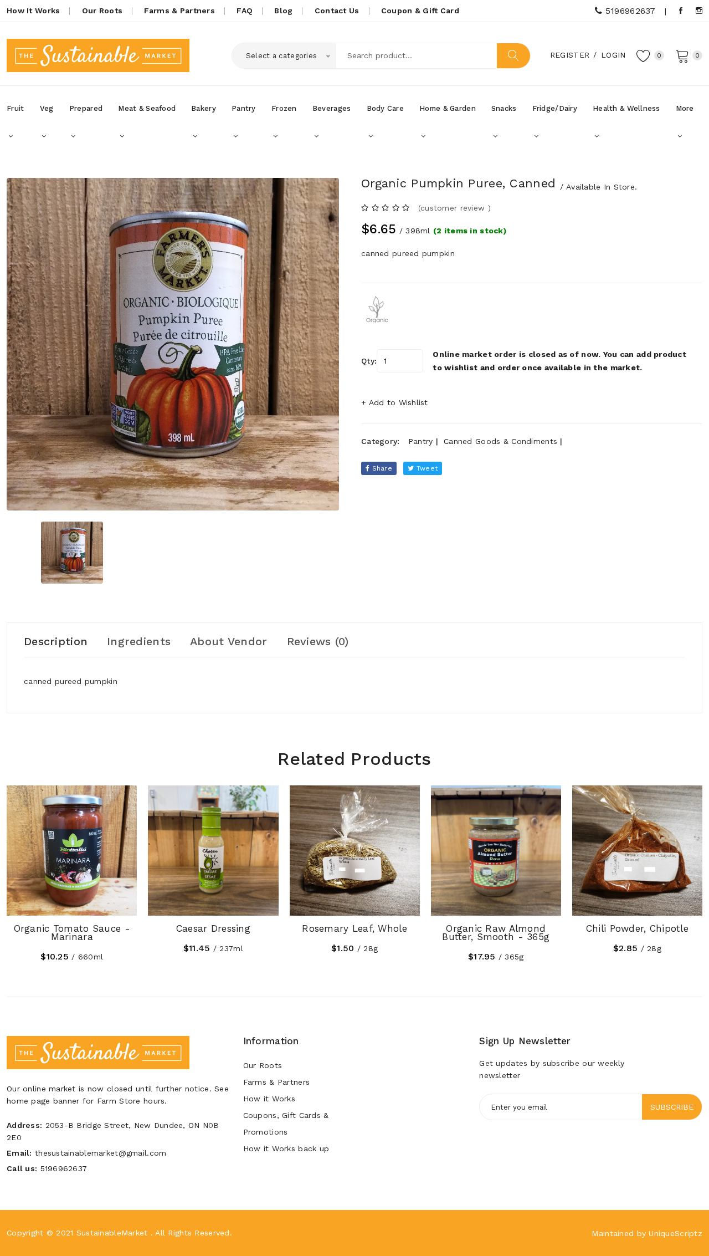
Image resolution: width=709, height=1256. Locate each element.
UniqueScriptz (675, 1233)
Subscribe (671, 1106)
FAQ (245, 10)
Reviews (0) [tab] (318, 641)
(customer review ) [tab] (454, 207)
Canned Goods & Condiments (500, 441)
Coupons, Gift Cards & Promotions (286, 1123)
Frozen (284, 108)
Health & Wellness (626, 108)
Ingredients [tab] (139, 641)
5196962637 (629, 11)
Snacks (504, 108)
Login (613, 54)
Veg (47, 108)
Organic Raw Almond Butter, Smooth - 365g (495, 932)
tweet (426, 468)
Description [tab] (56, 641)
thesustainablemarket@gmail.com (100, 1152)
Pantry (244, 108)
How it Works (269, 1098)
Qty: (369, 360)
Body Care (385, 108)
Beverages (331, 108)
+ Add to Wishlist (394, 402)
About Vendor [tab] (228, 641)
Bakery (203, 108)
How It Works (33, 10)
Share (380, 468)
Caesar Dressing (213, 928)
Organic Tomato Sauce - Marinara (72, 932)
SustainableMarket (112, 1232)
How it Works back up (286, 1148)
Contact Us (337, 10)
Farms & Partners (179, 10)
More (685, 108)
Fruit (15, 108)
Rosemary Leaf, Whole (354, 928)
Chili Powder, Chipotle (637, 928)
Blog (283, 10)
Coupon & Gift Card (420, 10)
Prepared (85, 108)
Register (569, 54)
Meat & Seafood (147, 108)
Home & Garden (447, 108)
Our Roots (102, 10)
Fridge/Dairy (554, 108)
